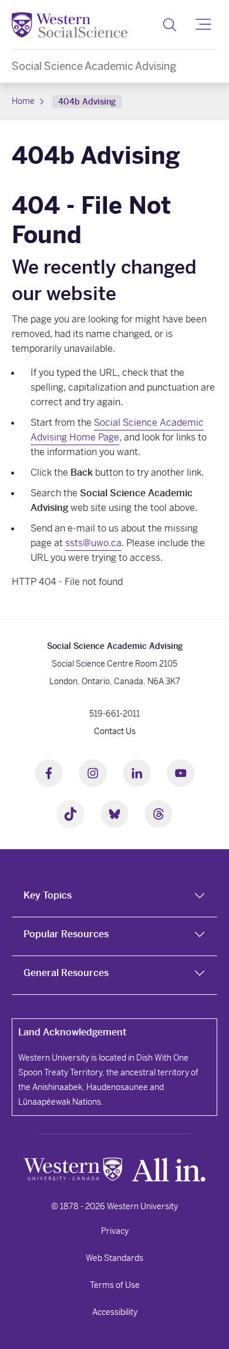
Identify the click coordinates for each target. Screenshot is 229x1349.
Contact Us (115, 731)
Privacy (115, 1231)
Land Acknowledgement (72, 1032)
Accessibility (114, 1312)
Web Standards (114, 1258)
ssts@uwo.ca (93, 543)
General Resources (66, 973)
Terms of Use (115, 1285)
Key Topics (47, 895)
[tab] (114, 898)
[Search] (169, 25)
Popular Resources (66, 934)
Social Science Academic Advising (94, 66)
